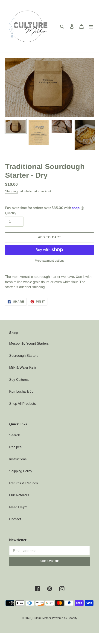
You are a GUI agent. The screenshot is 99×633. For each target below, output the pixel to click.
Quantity (10, 213)
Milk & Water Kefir (22, 367)
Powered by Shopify (64, 618)
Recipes (15, 447)
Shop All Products (22, 403)
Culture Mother (41, 618)
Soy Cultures (19, 379)
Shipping (11, 191)
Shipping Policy (20, 471)
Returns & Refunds (23, 483)
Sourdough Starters (23, 355)
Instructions (18, 459)
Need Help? (18, 507)
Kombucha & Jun (22, 391)
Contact (15, 519)
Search (14, 435)
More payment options (49, 260)
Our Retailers (19, 495)
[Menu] (91, 26)
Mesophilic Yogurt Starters (29, 343)
